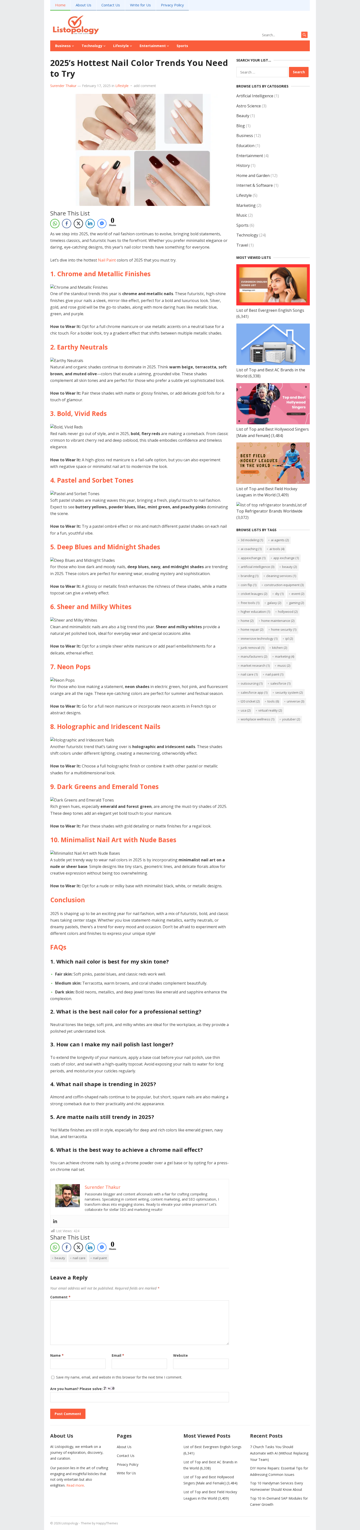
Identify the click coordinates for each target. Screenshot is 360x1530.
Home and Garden (253, 175)
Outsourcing (252, 683)
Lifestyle (121, 45)
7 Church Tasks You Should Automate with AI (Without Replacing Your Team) (279, 1453)
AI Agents (280, 540)
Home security (283, 629)
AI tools (276, 549)
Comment (60, 1297)
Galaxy (274, 603)
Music (241, 215)
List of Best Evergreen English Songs (270, 310)
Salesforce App (254, 692)
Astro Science (248, 106)
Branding (249, 576)
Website (180, 1355)
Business (63, 45)
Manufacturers (254, 656)
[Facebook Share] (66, 223)
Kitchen (279, 647)
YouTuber (291, 719)
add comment (145, 85)
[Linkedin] (55, 1221)
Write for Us (140, 4)
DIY (279, 593)
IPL (289, 638)
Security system (289, 692)
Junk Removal (252, 647)
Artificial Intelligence (254, 96)
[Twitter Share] (78, 223)
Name (57, 1355)
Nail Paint (107, 260)
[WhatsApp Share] (55, 223)
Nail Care (79, 1258)
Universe (295, 701)
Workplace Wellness (257, 719)
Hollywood (288, 611)
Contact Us (110, 4)
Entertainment (153, 45)
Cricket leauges (254, 593)
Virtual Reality (270, 710)
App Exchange (286, 558)
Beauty (60, 1258)
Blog (240, 125)
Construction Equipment (284, 585)
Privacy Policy (172, 4)
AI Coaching (251, 549)
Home (60, 4)
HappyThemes (107, 1523)
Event (297, 593)
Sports (182, 45)
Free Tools (250, 603)
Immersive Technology (259, 638)
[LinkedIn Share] (90, 223)
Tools (273, 701)
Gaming (296, 603)
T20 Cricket (250, 701)
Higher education (255, 611)
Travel (242, 245)
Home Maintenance (277, 620)
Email (118, 1355)
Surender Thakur (63, 85)
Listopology (69, 1523)
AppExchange (253, 558)
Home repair (252, 629)
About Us (83, 4)
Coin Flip (248, 585)
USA (246, 710)
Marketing (246, 205)
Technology (92, 45)
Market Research (255, 665)
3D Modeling (252, 540)
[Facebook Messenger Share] (102, 223)
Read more (75, 1485)
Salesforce (280, 683)
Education (245, 145)
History (243, 165)
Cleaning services (281, 576)
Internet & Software (254, 185)
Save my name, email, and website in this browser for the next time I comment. (119, 1377)
